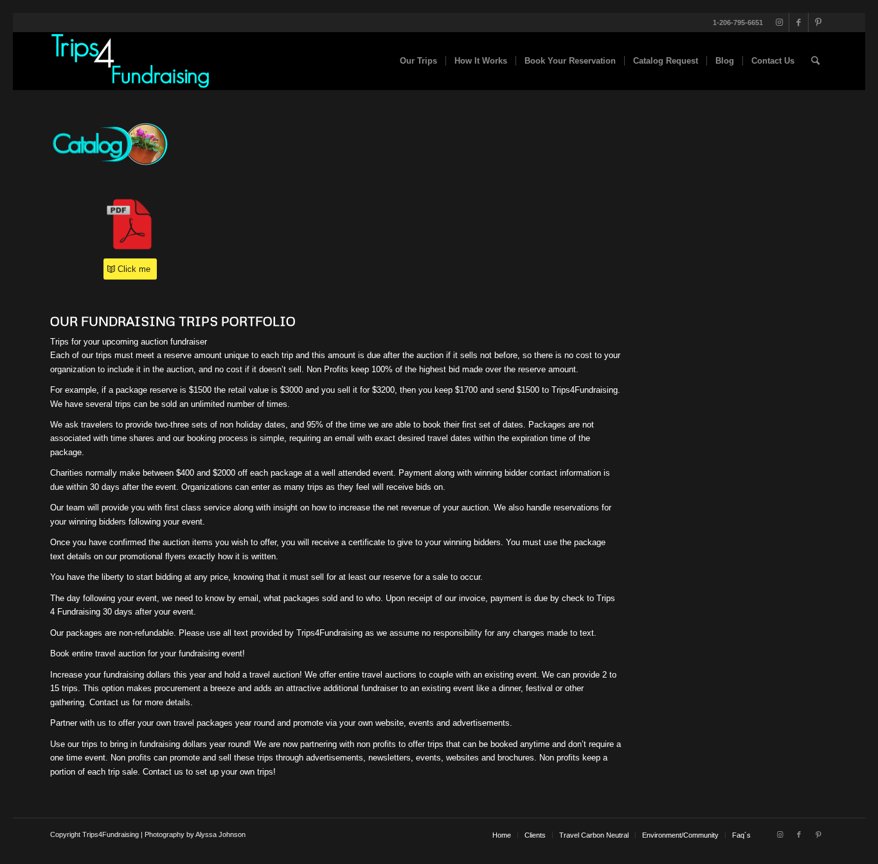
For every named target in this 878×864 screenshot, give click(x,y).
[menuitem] (418, 61)
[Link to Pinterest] (818, 22)
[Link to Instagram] (779, 22)
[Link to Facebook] (798, 22)
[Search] (815, 61)
